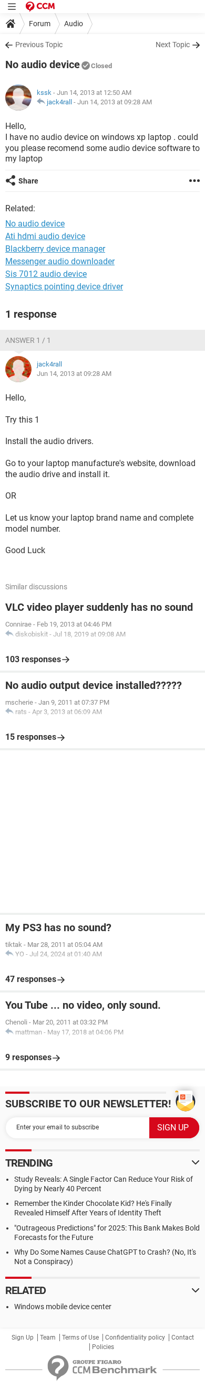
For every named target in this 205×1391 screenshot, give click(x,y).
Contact (182, 1337)
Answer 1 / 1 (28, 340)
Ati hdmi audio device (45, 236)
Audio (73, 23)
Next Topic (173, 44)
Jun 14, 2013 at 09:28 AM (114, 102)
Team (48, 1337)
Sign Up (23, 1337)
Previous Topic (39, 44)
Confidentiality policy (135, 1337)
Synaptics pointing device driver (64, 287)
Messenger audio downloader (60, 261)
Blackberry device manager (55, 249)
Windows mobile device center (62, 1306)
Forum (39, 23)
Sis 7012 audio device (46, 274)
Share (28, 181)
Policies (103, 1347)
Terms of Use (80, 1337)
